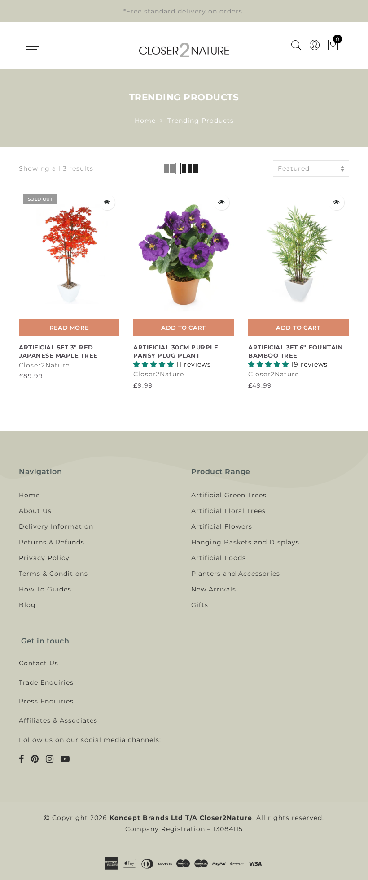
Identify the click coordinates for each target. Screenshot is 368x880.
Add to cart (183, 327)
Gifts (199, 605)
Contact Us (38, 663)
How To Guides (45, 589)
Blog (27, 605)
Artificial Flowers (221, 526)
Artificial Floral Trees (228, 511)
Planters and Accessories (235, 573)
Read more (69, 327)
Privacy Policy (44, 558)
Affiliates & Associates (58, 720)
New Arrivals (213, 589)
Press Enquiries (46, 701)
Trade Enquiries (46, 682)
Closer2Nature (44, 365)
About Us (35, 511)
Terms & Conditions (53, 573)
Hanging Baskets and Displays (245, 542)
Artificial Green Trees (229, 495)
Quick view (107, 202)
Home (145, 120)
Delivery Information (56, 526)
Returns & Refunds (51, 542)
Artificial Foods (218, 558)
